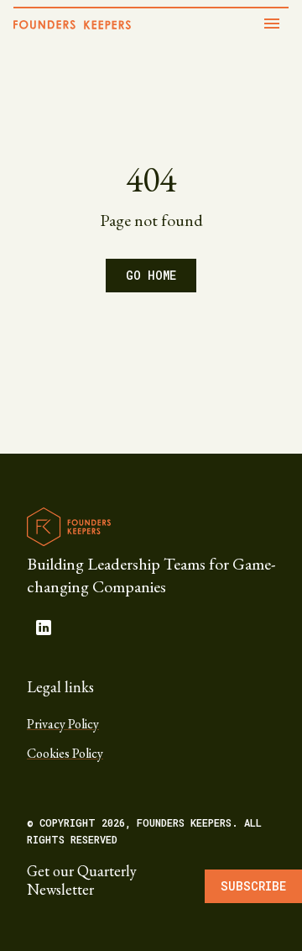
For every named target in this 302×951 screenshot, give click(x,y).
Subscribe (253, 886)
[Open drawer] (272, 23)
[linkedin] (43, 627)
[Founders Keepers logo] (69, 526)
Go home (151, 275)
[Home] (72, 24)
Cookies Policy (65, 753)
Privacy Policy (63, 724)
